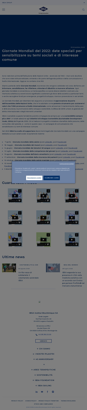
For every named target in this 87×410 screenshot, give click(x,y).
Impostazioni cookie (34, 177)
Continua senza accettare (67, 163)
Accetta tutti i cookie (52, 177)
